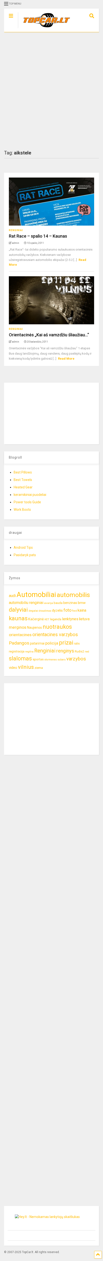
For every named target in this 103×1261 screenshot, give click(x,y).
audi (12, 595)
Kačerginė (36, 619)
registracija (16, 651)
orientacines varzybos (55, 634)
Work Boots (22, 509)
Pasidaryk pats (25, 555)
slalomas (20, 658)
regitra (29, 651)
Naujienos (34, 627)
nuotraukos (57, 627)
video (13, 667)
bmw (82, 603)
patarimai (37, 643)
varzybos (76, 659)
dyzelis (57, 610)
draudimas (45, 610)
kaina (82, 610)
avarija (48, 603)
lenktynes (70, 619)
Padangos (19, 643)
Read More (66, 358)
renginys (65, 651)
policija (51, 643)
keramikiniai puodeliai (30, 495)
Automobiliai (36, 595)
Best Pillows (23, 472)
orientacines (20, 634)
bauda (58, 603)
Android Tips (23, 547)
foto (67, 610)
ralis (77, 643)
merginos (17, 627)
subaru (61, 659)
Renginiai (16, 230)
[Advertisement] (51, 91)
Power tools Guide (27, 502)
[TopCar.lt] (44, 28)
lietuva (84, 619)
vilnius (26, 667)
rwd (87, 651)
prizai (66, 642)
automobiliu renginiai (26, 602)
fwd (74, 610)
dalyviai (18, 609)
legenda (55, 619)
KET (47, 619)
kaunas (18, 618)
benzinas (70, 603)
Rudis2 (79, 651)
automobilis (73, 595)
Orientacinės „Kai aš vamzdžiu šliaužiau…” (49, 334)
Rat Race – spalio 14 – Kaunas (38, 236)
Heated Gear (23, 487)
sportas (38, 659)
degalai (33, 610)
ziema (38, 668)
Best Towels (23, 480)
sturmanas (50, 659)
